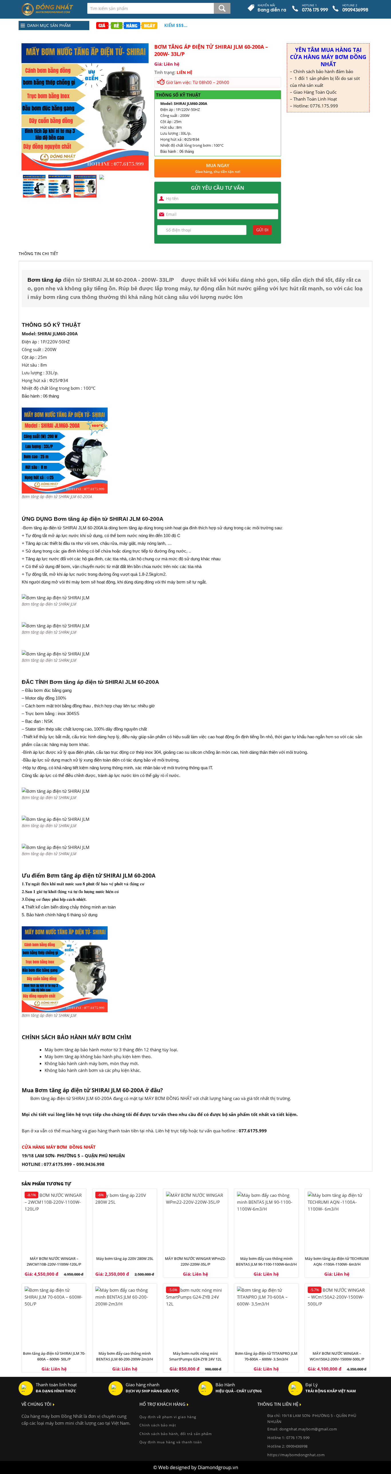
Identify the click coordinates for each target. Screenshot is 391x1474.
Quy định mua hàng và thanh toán (170, 1442)
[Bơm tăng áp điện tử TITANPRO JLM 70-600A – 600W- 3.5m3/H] (266, 1316)
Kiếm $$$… (175, 25)
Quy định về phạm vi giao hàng (167, 1416)
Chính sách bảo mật (157, 1425)
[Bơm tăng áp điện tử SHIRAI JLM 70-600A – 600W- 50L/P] (54, 1316)
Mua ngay (217, 168)
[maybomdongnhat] (50, 9)
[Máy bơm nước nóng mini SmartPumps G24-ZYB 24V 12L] (195, 1316)
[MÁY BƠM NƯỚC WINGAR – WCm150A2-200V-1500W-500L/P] (337, 1316)
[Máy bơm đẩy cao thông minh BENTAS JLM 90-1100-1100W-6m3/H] (266, 1221)
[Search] (222, 8)
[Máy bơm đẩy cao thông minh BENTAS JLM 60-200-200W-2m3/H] (124, 1316)
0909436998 (297, 1446)
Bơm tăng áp (44, 280)
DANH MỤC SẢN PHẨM (49, 25)
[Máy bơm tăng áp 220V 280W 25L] (124, 1221)
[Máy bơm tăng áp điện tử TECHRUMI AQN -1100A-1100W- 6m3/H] (337, 1221)
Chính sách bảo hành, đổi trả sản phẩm (175, 1433)
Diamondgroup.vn (218, 1467)
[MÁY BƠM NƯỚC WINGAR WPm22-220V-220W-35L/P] (195, 1221)
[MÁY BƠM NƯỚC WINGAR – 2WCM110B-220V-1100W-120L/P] (54, 1221)
